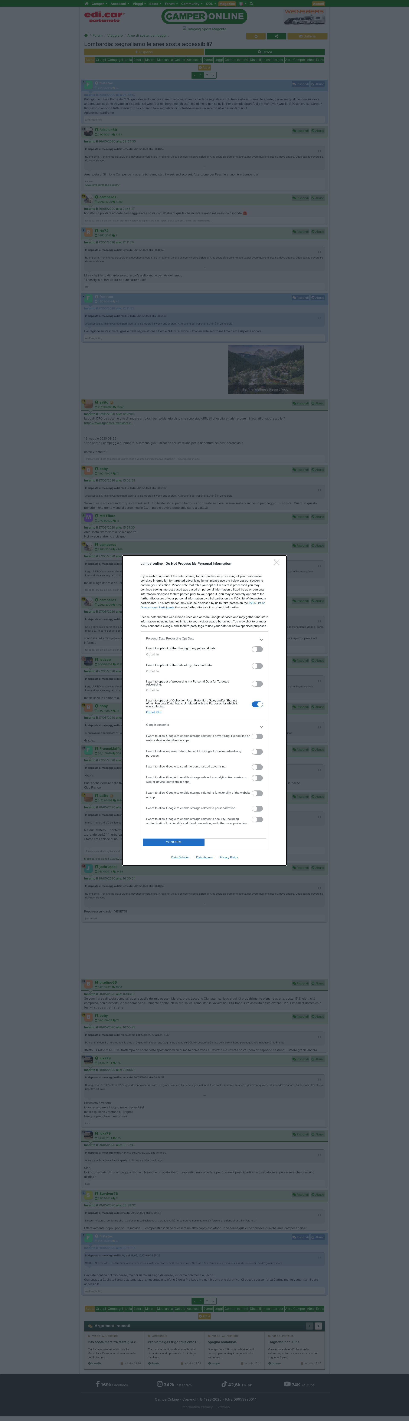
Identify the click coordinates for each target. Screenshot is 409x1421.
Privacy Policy (228, 857)
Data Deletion (180, 857)
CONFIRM (174, 842)
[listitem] (204, 639)
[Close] (278, 564)
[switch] (257, 649)
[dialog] (204, 710)
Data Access (204, 857)
